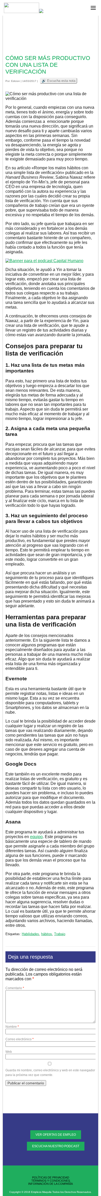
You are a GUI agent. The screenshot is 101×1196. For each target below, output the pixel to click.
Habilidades (30, 934)
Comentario (14, 988)
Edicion (15, 81)
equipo (36, 836)
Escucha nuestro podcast (55, 1146)
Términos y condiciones (50, 1180)
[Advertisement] (50, 36)
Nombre (12, 1027)
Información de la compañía (50, 1183)
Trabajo (59, 934)
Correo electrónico (19, 1039)
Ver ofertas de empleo (55, 1135)
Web (8, 1052)
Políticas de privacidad (50, 1177)
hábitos (46, 934)
